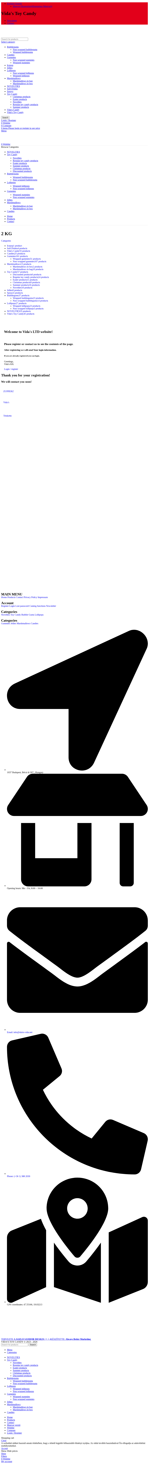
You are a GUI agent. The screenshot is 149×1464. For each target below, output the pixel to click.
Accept (4, 1448)
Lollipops (11, 70)
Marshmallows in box (23, 83)
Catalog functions (37, 606)
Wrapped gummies (21, 62)
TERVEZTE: (25, 1339)
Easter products (20, 99)
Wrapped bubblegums (23, 52)
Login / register (11, 369)
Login (12, 606)
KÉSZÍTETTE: (70, 1339)
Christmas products (21, 96)
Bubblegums (13, 47)
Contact (19, 597)
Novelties (17, 102)
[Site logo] (12, 36)
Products (11, 597)
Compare (11, 1430)
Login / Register (14, 1433)
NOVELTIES (13, 86)
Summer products (21, 107)
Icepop (10, 65)
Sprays (10, 91)
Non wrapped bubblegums (25, 49)
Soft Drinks (12, 89)
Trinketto (7, 416)
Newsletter (51, 606)
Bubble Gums (27, 614)
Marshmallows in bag (23, 81)
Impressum (43, 597)
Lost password (22, 606)
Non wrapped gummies (23, 60)
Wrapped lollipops (21, 75)
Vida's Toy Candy (15, 112)
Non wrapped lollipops (23, 73)
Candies (10, 55)
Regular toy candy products (25, 104)
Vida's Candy (13, 109)
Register (5, 606)
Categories (6, 241)
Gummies (11, 57)
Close (3, 1440)
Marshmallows (14, 78)
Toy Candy (12, 94)
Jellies (10, 68)
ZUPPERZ (8, 391)
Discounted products (22, 171)
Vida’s (6, 402)
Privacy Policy (30, 597)
